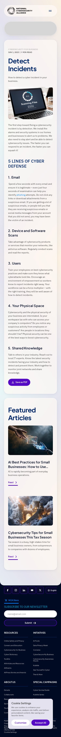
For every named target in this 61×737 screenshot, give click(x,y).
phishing (21, 194)
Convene (36, 650)
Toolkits (7, 659)
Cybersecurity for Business (14, 650)
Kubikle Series (38, 695)
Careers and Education (13, 645)
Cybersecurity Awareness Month (43, 660)
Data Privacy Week (40, 645)
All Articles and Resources (14, 663)
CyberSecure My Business (43, 654)
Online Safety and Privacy (14, 641)
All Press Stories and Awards (15, 672)
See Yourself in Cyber (41, 670)
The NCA (7, 708)
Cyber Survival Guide (41, 690)
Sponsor (7, 704)
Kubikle (36, 665)
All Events (7, 668)
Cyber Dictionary (11, 654)
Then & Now (37, 674)
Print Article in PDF (19, 384)
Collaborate (9, 695)
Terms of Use (10, 730)
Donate (7, 690)
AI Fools (36, 641)
